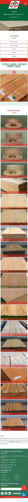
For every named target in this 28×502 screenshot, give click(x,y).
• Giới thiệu (16, 475)
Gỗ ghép (14, 56)
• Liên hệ (16, 479)
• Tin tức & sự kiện (5, 479)
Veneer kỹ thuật (14, 45)
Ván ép (14, 49)
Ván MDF (14, 52)
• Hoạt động (17, 477)
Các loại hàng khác (14, 59)
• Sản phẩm (3, 477)
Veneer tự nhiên (14, 41)
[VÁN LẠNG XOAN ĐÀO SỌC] (14, 70)
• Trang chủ (3, 475)
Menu (25, 4)
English (14, 12)
